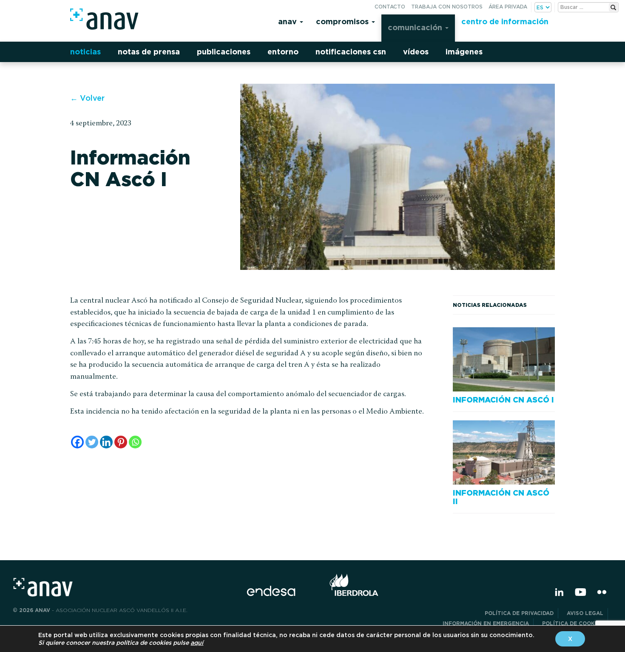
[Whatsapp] (135, 442)
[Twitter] (91, 442)
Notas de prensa (149, 51)
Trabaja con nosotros (447, 6)
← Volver (87, 98)
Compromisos (343, 21)
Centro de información (504, 21)
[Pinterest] (120, 442)
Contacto (390, 6)
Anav (288, 21)
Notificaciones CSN (350, 51)
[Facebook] (77, 442)
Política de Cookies (572, 623)
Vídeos (416, 51)
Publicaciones (223, 51)
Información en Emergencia (486, 623)
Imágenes (464, 51)
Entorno (282, 51)
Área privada (508, 6)
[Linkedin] (106, 442)
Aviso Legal (585, 613)
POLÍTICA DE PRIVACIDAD (519, 613)
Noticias (85, 51)
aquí (196, 642)
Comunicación (416, 27)
